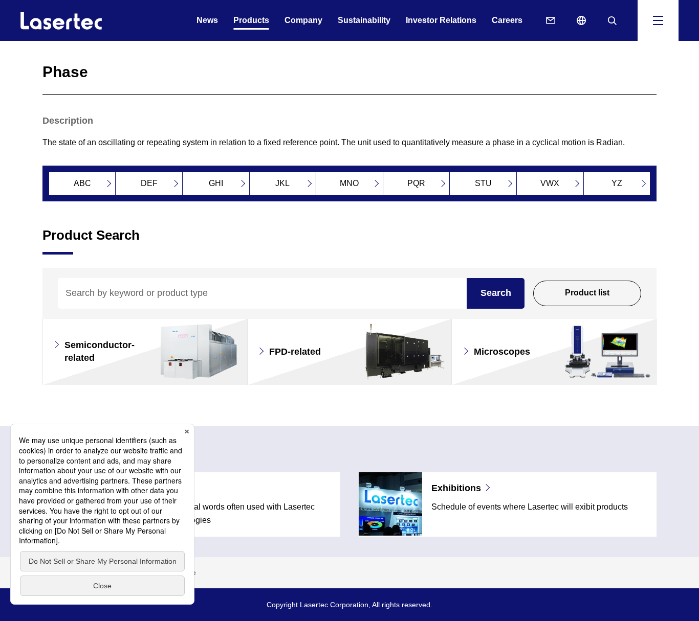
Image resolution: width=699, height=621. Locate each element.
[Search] (612, 20)
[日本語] (581, 20)
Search (495, 293)
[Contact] (550, 20)
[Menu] (658, 20)
